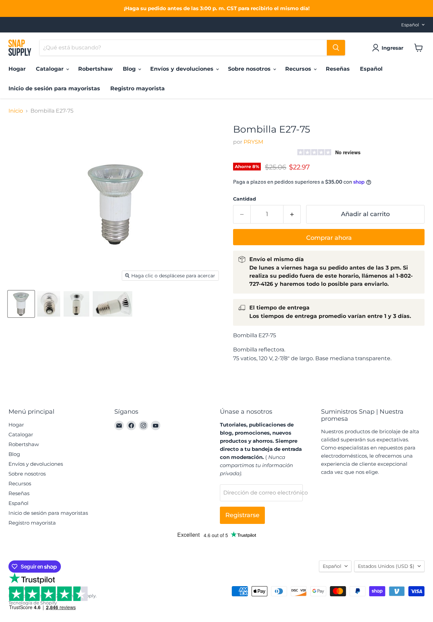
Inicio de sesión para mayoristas (54, 88)
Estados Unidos (386, 566)
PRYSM (253, 142)
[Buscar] (336, 47)
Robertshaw (95, 69)
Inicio (15, 111)
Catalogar (50, 69)
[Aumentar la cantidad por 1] (292, 214)
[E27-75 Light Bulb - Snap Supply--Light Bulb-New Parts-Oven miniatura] (21, 304)
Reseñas (338, 69)
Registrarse (242, 515)
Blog (130, 69)
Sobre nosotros (250, 69)
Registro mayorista (137, 88)
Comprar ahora (329, 237)
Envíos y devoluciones (182, 69)
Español (410, 24)
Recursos (299, 69)
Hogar (17, 69)
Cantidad (244, 199)
